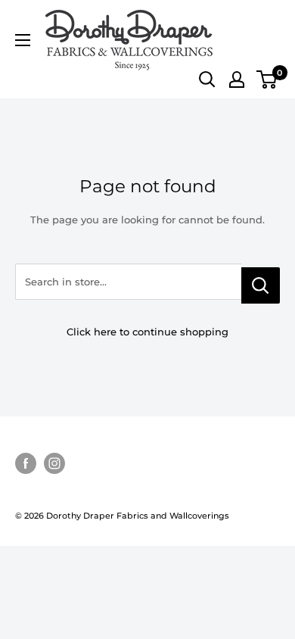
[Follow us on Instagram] (54, 463)
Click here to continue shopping (147, 332)
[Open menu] (22, 40)
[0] (267, 79)
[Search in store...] (260, 285)
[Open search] (207, 79)
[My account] (236, 79)
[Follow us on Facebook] (25, 463)
